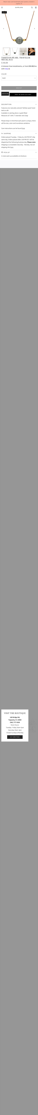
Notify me (5, 93)
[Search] (32, 7)
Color (3, 74)
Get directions (15, 737)
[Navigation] (2, 7)
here (23, 128)
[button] (3, 28)
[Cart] (36, 7)
